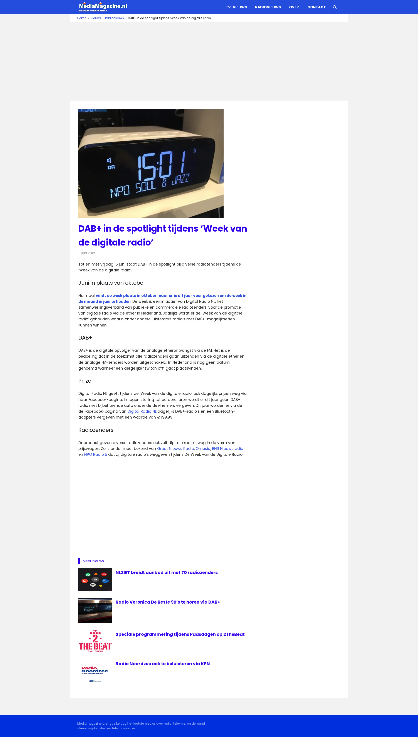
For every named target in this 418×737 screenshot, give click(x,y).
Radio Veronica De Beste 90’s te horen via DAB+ (168, 602)
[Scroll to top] (411, 730)
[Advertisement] (209, 61)
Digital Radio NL (142, 411)
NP (86, 454)
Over (294, 7)
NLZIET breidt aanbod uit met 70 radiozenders (167, 572)
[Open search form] (335, 7)
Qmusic (203, 448)
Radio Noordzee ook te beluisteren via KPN (163, 664)
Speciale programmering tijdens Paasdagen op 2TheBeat (180, 634)
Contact (316, 7)
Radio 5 (99, 454)
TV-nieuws (236, 7)
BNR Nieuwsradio (227, 448)
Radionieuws (268, 7)
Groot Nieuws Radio (175, 448)
